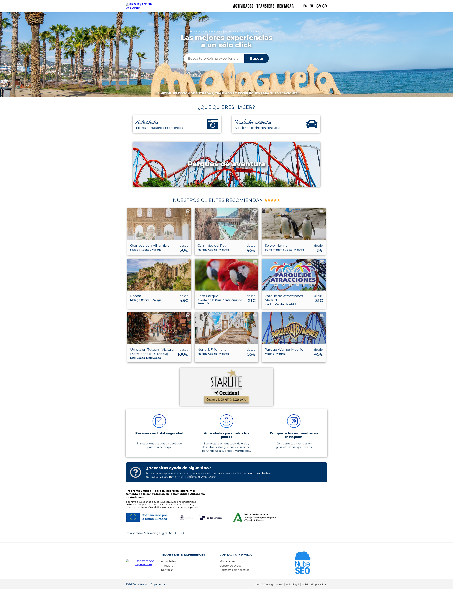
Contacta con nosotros (234, 569)
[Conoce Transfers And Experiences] (143, 562)
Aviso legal (292, 584)
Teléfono (191, 476)
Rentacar (285, 6)
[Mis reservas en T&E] (324, 6)
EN (311, 6)
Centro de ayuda (230, 565)
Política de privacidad (314, 584)
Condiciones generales (269, 584)
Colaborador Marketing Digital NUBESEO (155, 533)
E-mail (179, 476)
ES (305, 6)
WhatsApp (208, 476)
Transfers (265, 6)
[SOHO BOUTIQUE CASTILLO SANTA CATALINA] (146, 6)
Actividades (243, 6)
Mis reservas (227, 561)
